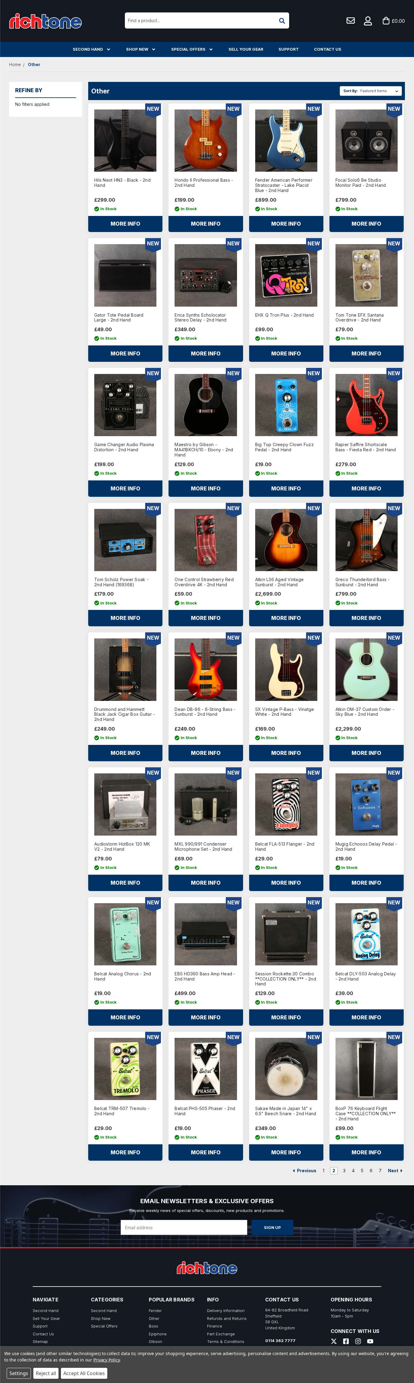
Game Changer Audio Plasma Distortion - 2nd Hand (124, 447)
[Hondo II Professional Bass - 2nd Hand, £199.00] (206, 140)
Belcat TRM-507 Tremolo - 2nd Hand (122, 1111)
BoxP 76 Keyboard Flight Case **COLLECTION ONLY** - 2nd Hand (366, 1113)
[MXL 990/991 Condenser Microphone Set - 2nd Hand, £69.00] (206, 804)
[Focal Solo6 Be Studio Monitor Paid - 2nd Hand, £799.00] (367, 140)
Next (393, 1170)
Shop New (137, 49)
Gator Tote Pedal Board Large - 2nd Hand (119, 318)
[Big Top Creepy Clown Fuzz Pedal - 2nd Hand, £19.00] (286, 405)
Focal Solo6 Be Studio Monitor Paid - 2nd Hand (361, 183)
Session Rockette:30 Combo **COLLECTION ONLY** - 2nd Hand (285, 979)
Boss (153, 1326)
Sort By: (350, 91)
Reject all (46, 1373)
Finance (214, 1326)
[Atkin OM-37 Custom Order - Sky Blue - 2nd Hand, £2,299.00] (367, 669)
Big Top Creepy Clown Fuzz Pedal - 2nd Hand (284, 447)
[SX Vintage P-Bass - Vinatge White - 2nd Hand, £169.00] (286, 669)
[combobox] (207, 20)
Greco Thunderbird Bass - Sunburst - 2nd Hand (363, 582)
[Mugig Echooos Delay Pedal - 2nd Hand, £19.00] (367, 804)
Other (154, 1318)
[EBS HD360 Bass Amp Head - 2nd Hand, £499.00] (206, 934)
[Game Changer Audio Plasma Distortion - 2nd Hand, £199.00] (125, 405)
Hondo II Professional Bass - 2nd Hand (204, 183)
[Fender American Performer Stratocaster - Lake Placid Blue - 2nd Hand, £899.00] (286, 140)
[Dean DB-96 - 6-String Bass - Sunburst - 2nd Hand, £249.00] (206, 669)
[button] (368, 20)
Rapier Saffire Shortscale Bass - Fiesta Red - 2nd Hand (366, 447)
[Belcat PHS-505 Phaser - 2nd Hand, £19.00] (206, 1069)
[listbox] (380, 91)
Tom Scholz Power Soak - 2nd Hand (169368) (121, 582)
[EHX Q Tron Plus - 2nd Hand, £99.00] (286, 275)
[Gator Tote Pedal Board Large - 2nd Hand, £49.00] (125, 275)
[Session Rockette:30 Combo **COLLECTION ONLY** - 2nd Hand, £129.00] (286, 934)
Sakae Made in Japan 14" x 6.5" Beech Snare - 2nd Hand (285, 1111)
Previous (306, 1170)
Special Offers (188, 49)
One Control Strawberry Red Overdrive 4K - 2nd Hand (204, 582)
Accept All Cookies (84, 1373)
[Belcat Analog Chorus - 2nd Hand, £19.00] (125, 934)
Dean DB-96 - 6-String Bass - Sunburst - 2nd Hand (205, 712)
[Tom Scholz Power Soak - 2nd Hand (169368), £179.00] (125, 540)
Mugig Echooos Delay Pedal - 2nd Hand (366, 847)
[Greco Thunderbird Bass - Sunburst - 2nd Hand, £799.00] (367, 540)
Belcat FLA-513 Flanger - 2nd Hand (285, 847)
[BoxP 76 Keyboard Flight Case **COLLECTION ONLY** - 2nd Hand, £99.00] (367, 1069)
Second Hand (88, 49)
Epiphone (158, 1333)
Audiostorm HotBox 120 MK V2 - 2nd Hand (122, 847)
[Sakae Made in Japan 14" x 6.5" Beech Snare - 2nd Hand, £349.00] (286, 1069)
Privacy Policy (106, 1360)
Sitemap (40, 1341)
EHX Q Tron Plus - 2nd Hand (284, 315)
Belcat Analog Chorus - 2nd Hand (122, 976)
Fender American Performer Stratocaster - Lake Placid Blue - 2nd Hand (283, 185)
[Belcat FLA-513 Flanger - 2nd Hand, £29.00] (286, 804)
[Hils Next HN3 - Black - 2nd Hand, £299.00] (125, 140)
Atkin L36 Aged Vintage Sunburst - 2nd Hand (279, 582)
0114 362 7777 (280, 1340)
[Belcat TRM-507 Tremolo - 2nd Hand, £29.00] (125, 1069)
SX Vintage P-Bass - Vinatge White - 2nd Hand (284, 712)
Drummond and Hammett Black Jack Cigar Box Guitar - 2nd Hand (124, 714)
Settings (18, 1373)
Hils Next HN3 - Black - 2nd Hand (122, 183)
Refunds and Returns (227, 1318)
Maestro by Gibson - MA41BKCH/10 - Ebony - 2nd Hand (204, 449)
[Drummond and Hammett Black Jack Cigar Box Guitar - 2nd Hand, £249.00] (125, 669)
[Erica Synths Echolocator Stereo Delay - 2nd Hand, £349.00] (206, 275)
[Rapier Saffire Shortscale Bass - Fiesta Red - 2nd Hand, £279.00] (367, 405)
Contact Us (327, 49)
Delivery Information (226, 1310)
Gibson (155, 1341)
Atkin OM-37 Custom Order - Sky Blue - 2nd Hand (365, 712)
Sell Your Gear (246, 49)
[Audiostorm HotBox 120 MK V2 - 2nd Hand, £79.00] (125, 804)
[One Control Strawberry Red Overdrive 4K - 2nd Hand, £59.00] (206, 540)
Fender (155, 1310)
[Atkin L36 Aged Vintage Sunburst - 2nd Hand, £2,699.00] (286, 540)
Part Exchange (221, 1333)
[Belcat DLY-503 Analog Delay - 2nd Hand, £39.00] (367, 934)
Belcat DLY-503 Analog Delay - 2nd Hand (366, 976)
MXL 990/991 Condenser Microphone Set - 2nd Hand (203, 847)
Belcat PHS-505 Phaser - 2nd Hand (205, 1111)
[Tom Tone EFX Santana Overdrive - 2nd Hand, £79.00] (367, 275)
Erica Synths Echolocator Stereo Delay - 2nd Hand (200, 318)
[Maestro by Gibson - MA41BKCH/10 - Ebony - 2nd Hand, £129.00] (206, 405)
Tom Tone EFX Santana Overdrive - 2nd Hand (360, 318)
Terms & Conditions (225, 1341)
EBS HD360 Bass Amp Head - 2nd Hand (205, 976)
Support (289, 49)
